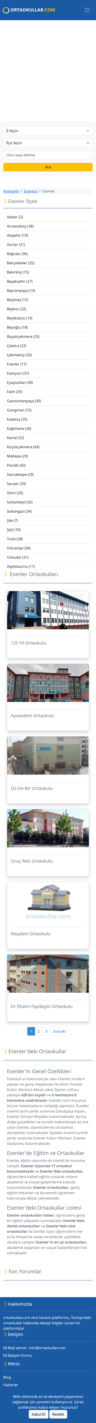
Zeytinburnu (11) (21, 566)
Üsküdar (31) (18, 557)
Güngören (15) (19, 410)
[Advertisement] (48, 70)
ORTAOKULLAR (32, 10)
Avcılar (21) (16, 244)
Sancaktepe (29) (20, 474)
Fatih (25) (14, 391)
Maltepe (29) (17, 456)
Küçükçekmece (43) (23, 446)
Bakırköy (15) (18, 272)
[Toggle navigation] (87, 10)
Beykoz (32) (16, 308)
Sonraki (59, 1031)
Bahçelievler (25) (20, 262)
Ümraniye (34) (19, 548)
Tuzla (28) (15, 538)
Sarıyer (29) (16, 483)
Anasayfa (11, 191)
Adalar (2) (15, 216)
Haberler (10, 1384)
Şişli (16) (14, 529)
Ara (48, 167)
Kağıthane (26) (19, 428)
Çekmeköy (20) (19, 354)
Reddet (58, 1414)
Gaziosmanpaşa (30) (24, 400)
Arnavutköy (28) (20, 226)
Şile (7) (12, 520)
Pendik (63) (16, 465)
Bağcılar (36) (17, 253)
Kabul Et (39, 1414)
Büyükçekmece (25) (23, 336)
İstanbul (31, 191)
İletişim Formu (19, 1355)
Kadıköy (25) (17, 419)
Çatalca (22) (16, 345)
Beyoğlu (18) (17, 327)
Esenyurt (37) (18, 373)
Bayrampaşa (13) (21, 290)
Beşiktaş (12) (17, 299)
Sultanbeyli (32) (20, 502)
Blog (7, 1377)
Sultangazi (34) (19, 511)
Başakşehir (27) (20, 281)
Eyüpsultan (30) (20, 382)
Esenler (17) (17, 364)
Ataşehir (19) (17, 235)
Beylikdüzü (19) (19, 318)
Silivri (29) (15, 492)
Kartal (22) (15, 437)
